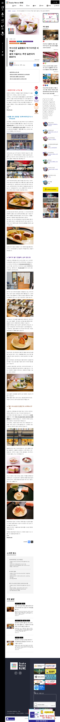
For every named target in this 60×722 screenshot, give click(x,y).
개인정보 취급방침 (20, 713)
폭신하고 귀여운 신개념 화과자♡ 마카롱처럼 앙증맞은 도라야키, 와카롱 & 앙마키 (24, 641)
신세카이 (50, 169)
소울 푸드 (45, 102)
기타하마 (23, 43)
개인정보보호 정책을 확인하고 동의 (43, 708)
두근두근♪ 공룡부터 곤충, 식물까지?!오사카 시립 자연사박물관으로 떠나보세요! (50, 45)
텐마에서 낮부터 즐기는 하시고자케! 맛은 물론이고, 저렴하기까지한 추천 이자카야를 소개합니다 (24, 624)
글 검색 (14, 10)
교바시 (49, 147)
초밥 (24, 620)
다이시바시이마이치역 (24, 264)
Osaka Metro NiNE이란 (12, 711)
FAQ (19, 711)
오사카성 (45, 114)
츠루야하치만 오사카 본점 (19, 127)
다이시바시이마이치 (28, 41)
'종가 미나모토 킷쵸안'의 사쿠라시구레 (18, 78)
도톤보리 (55, 124)
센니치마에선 (51, 138)
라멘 (51, 99)
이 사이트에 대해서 (11, 713)
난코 (49, 183)
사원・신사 (46, 99)
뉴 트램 (50, 181)
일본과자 (45, 108)
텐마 (53, 169)
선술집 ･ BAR (18, 620)
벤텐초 (54, 161)
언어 (54, 2)
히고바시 (19, 41)
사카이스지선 (51, 167)
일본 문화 (50, 111)
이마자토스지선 (52, 175)
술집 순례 (52, 105)
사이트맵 (27, 713)
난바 (50, 114)
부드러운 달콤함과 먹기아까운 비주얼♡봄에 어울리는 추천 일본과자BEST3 (33, 10)
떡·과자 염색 (21, 268)
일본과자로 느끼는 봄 (14, 72)
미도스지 (50, 125)
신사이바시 (50, 124)
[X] (37, 65)
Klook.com (9, 109)
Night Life (52, 102)
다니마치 (50, 154)
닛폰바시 (50, 139)
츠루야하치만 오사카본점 (16, 559)
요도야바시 (12, 41)
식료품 (10, 38)
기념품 (45, 111)
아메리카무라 (50, 131)
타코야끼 (45, 117)
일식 (14, 38)
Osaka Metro (52, 108)
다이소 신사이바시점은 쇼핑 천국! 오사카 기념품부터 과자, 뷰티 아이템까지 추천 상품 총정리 (50, 67)
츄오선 (49, 160)
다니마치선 (51, 152)
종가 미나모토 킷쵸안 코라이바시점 (18, 583)
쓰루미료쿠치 (54, 147)
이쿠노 (49, 176)
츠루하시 (54, 139)
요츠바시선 (51, 130)
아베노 (54, 154)
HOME (9, 10)
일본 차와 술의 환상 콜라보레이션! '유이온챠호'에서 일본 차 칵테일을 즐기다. (24, 607)
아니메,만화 (46, 105)
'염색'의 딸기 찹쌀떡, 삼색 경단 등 (17, 76)
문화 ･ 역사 (18, 603)
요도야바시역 (10, 125)
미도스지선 (51, 122)
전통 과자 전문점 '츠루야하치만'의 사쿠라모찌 (20, 74)
